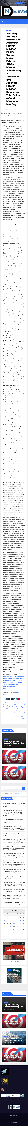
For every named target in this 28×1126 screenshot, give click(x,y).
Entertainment (14, 1122)
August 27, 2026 (9, 1042)
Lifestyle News (20, 1119)
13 (14, 923)
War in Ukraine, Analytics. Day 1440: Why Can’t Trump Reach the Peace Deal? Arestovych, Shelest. (14, 884)
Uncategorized (7, 1036)
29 (20, 929)
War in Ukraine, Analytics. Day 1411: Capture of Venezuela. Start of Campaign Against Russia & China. (14, 828)
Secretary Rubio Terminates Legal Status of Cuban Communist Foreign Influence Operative (14, 848)
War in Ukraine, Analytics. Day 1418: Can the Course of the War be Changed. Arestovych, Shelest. (14, 841)
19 (10, 926)
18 (7, 926)
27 (14, 929)
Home (5, 1119)
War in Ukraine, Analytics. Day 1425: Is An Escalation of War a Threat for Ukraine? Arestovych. (13, 855)
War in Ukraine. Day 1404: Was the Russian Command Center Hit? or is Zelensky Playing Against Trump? (12, 812)
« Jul (4, 936)
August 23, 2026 (9, 1059)
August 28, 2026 (9, 1026)
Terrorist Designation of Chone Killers (13, 877)
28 (17, 929)
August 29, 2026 (9, 1009)
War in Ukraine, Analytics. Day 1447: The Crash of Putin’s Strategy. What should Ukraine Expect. (14, 897)
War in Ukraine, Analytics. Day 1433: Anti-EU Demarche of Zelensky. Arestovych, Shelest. (14, 871)
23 (23, 926)
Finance (14, 1119)
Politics (8, 30)
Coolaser (16, 793)
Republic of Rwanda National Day (12, 833)
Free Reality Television (14, 961)
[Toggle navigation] (15, 22)
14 (17, 923)
